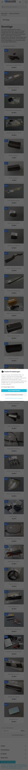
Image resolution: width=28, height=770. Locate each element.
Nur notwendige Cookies (14, 395)
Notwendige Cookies (9, 387)
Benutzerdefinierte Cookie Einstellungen (14, 398)
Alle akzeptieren (14, 390)
